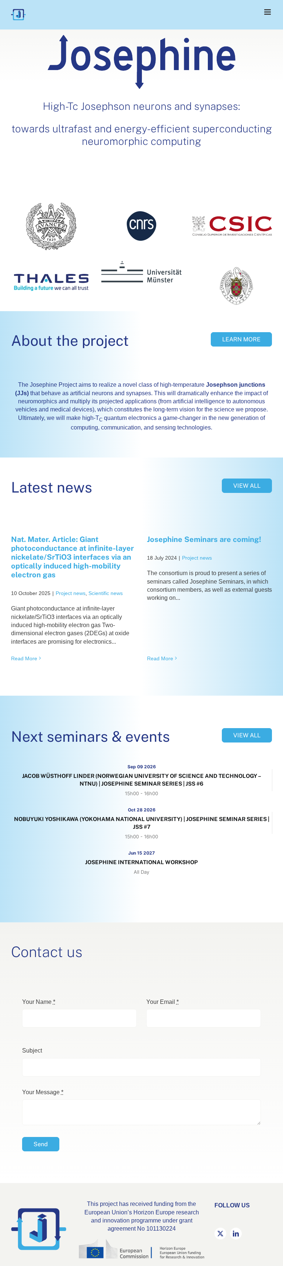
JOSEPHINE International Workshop (141, 862)
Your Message (42, 1092)
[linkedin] (236, 1233)
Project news (70, 593)
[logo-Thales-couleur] (51, 277)
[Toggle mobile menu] (268, 12)
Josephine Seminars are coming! (204, 539)
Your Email (162, 1002)
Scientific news (105, 593)
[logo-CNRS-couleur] (141, 214)
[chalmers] (51, 201)
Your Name (38, 1002)
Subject (32, 1050)
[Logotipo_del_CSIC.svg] (232, 219)
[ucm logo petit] (236, 269)
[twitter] (220, 1233)
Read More (24, 658)
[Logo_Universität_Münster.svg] (141, 264)
